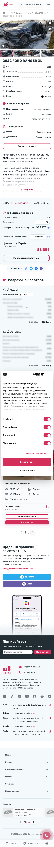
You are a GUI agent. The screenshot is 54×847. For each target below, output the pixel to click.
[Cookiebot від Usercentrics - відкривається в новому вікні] (33, 374)
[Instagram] (4, 696)
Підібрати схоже (27, 516)
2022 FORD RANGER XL (18, 483)
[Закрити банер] (50, 374)
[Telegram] (19, 696)
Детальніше (27, 522)
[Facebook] (34, 696)
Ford (27, 13)
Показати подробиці (36, 453)
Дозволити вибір (27, 470)
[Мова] (46, 843)
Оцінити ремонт (27, 146)
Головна (9, 13)
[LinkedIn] (49, 696)
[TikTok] (12, 696)
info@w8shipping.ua (31, 667)
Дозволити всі (27, 462)
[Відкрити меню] (48, 4)
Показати (38, 236)
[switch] (47, 427)
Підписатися (42, 652)
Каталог (19, 13)
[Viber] (42, 696)
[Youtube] (27, 696)
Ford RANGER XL (39, 13)
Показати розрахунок (26, 258)
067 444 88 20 (29, 672)
